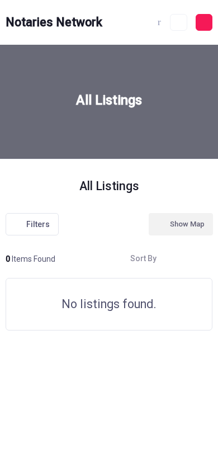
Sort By (143, 258)
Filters (38, 224)
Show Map (187, 224)
